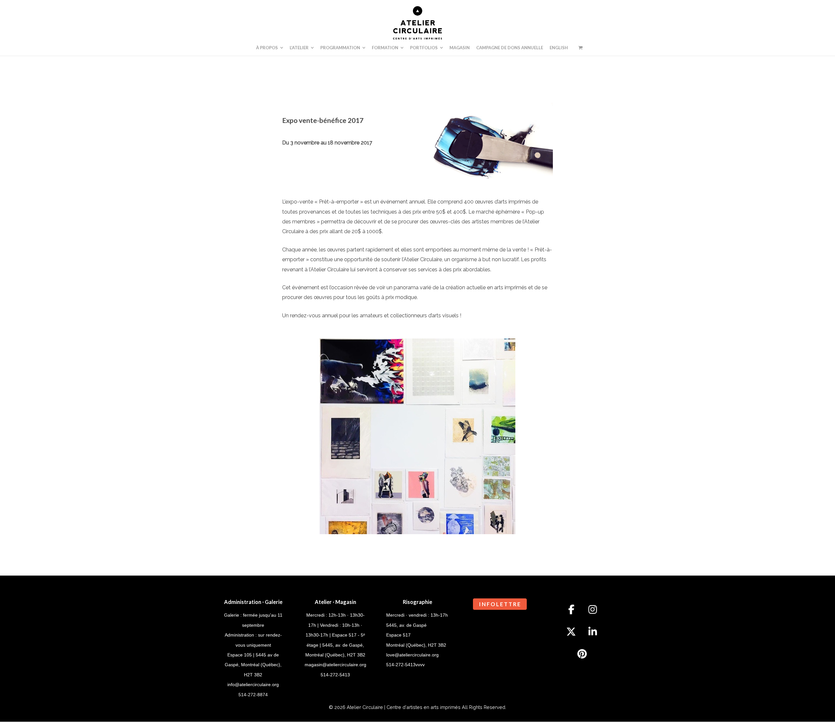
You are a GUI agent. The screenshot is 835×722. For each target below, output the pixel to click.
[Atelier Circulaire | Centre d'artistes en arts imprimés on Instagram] (592, 609)
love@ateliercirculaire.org (412, 654)
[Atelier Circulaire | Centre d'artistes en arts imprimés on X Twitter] (571, 632)
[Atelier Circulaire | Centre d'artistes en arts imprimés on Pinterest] (582, 654)
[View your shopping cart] (580, 47)
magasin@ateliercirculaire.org (335, 664)
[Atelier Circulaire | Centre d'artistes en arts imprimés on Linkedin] (592, 632)
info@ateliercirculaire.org (253, 684)
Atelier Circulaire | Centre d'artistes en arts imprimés (404, 707)
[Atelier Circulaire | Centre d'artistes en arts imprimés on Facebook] (571, 609)
